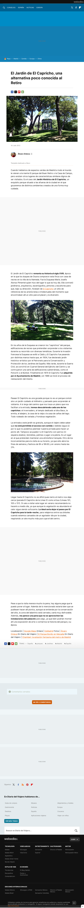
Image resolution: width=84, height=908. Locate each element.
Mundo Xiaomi (10, 862)
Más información (13, 906)
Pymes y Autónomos (24, 874)
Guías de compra (11, 803)
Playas (7, 815)
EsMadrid (49, 631)
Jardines (50, 643)
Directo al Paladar (56, 849)
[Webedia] (79, 1)
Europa (40, 7)
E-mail (22, 92)
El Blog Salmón (25, 870)
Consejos (11, 7)
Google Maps (30, 631)
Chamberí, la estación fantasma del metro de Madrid (46, 637)
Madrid (16, 59)
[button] (25, 154)
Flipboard (80, 7)
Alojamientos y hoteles (65, 803)
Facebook (76, 7)
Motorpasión (69, 849)
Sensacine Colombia (42, 893)
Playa (8, 59)
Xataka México (10, 890)
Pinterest (27, 784)
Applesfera (8, 856)
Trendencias (9, 870)
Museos (34, 803)
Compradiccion (10, 876)
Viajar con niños (63, 815)
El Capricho (48, 289)
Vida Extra (23, 853)
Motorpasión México (69, 891)
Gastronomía (9, 807)
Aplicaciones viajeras (38, 815)
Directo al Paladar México (56, 891)
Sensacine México (41, 890)
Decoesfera (9, 873)
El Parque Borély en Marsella (51, 634)
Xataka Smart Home (11, 859)
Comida (23, 59)
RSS (22, 784)
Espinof (37, 853)
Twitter (72, 7)
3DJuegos (23, 849)
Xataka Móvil (9, 853)
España (21, 7)
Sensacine (38, 849)
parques (40, 643)
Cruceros (60, 811)
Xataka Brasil (9, 893)
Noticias (30, 7)
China (39, 59)
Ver (43, 702)
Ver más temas (11, 821)
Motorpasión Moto (71, 853)
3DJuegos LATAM (26, 890)
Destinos (8, 811)
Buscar (76, 831)
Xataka (7, 849)
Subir (73, 839)
